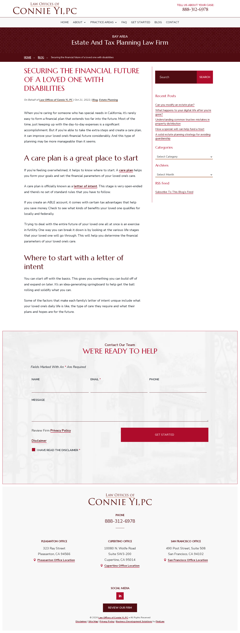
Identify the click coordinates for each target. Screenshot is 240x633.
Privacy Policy (60, 430)
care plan (126, 170)
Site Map (93, 621)
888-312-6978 (195, 9)
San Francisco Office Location (188, 560)
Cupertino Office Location (122, 566)
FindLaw (160, 621)
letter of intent (85, 186)
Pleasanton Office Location (56, 560)
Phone (154, 379)
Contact (172, 22)
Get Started (140, 22)
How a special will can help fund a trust (179, 129)
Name (36, 379)
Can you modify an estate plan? (174, 105)
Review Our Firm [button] (120, 607)
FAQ (124, 22)
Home (65, 22)
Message (38, 400)
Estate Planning (108, 100)
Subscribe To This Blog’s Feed (174, 192)
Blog (158, 22)
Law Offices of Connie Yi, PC (56, 100)
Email (95, 379)
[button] (234, 606)
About (78, 22)
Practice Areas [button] (102, 22)
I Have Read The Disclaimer (58, 450)
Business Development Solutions (134, 621)
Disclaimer (39, 441)
